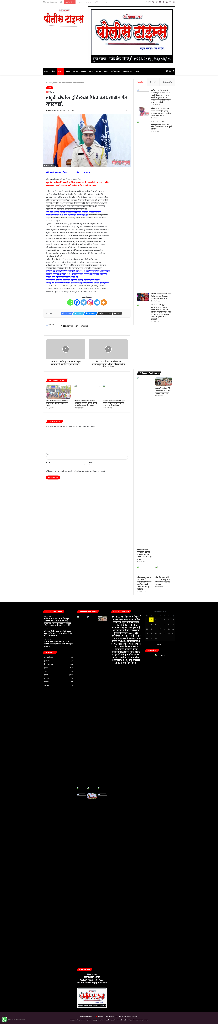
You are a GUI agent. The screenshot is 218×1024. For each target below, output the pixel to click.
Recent (153, 82)
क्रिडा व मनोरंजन (127, 71)
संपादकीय (98, 71)
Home (49, 83)
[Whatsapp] (70, 302)
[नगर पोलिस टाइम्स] (64, 18)
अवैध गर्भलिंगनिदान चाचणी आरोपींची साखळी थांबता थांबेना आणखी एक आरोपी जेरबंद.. (85, 403)
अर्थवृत (137, 71)
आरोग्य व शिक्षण (115, 71)
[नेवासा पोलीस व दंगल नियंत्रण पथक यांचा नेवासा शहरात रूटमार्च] (81, 618)
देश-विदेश (83, 71)
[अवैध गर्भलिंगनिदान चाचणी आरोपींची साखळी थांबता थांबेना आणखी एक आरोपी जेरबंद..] (86, 392)
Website (91, 462)
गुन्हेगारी (60, 71)
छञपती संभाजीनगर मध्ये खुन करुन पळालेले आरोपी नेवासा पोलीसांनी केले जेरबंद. (114, 403)
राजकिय (68, 71)
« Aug (159, 644)
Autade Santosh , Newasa (56, 110)
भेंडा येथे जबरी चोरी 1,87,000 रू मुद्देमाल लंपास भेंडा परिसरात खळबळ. (162, 580)
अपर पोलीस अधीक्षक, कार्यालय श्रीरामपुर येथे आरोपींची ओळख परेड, (57, 403)
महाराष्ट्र (75, 71)
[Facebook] (77, 302)
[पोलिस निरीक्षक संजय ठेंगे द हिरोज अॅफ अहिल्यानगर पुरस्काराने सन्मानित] (143, 297)
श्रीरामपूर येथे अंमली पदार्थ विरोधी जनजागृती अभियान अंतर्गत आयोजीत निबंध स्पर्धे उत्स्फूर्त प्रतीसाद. (144, 583)
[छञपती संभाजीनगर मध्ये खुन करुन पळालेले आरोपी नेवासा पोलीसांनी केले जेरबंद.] (115, 392)
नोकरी (91, 71)
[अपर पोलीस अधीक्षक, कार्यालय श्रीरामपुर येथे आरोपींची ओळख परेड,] (58, 392)
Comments (167, 82)
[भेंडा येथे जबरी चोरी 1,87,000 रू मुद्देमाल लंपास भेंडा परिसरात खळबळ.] (163, 570)
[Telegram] (97, 302)
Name (49, 454)
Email (48, 462)
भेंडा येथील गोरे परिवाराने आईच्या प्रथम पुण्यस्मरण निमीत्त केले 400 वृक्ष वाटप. (144, 554)
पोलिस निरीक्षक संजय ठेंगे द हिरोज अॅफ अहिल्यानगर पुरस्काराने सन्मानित (161, 296)
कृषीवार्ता (106, 71)
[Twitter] (84, 302)
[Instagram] (90, 302)
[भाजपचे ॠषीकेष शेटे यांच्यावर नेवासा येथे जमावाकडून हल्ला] (163, 381)
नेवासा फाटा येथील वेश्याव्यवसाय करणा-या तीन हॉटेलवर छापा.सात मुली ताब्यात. (161, 125)
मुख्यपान (46, 71)
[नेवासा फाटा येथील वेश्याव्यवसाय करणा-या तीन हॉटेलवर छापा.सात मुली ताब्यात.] (143, 206)
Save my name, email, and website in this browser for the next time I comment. (76, 471)
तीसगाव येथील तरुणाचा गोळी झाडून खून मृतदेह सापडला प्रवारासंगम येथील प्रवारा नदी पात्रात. (161, 112)
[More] (104, 302)
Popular (140, 82)
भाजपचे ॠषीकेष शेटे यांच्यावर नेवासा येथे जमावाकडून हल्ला (92, 2)
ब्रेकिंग (53, 71)
